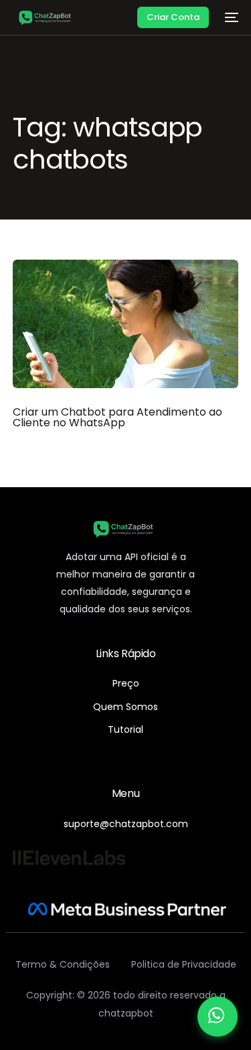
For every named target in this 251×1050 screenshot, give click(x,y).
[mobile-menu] (230, 17)
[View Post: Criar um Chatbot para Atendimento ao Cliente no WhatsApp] (125, 324)
